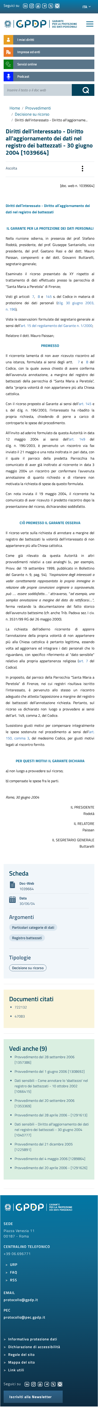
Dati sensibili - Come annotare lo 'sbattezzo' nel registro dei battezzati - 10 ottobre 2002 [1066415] (51, 1086)
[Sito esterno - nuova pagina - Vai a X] (53, 1384)
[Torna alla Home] (40, 23)
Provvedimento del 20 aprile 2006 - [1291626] (51, 1167)
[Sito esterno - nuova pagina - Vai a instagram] (33, 1384)
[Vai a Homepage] (39, 1209)
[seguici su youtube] (38, 5)
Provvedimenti (38, 108)
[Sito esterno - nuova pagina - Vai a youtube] (40, 1384)
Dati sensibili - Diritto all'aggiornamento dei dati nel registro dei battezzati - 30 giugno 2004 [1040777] (52, 1129)
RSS (13, 1280)
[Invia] (83, 90)
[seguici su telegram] (44, 5)
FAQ (13, 1272)
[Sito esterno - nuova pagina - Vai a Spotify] (60, 1384)
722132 (21, 1007)
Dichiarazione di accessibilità (34, 1346)
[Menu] (89, 24)
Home (15, 108)
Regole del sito (21, 1354)
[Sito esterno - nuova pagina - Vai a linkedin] (27, 1384)
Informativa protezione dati (32, 1339)
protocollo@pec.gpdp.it (24, 1317)
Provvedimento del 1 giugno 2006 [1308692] (50, 1071)
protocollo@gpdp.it (21, 1299)
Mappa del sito (21, 1362)
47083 (20, 1016)
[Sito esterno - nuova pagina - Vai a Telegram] (46, 1384)
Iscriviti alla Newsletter (30, 1396)
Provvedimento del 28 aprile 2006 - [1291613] (51, 1115)
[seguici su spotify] (57, 5)
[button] (82, 169)
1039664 (26, 888)
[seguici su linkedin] (25, 5)
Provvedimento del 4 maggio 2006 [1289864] (50, 1158)
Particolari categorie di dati (33, 927)
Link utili (16, 1370)
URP (13, 1264)
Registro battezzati (27, 938)
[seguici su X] (51, 5)
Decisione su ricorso (32, 114)
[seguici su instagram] (31, 5)
